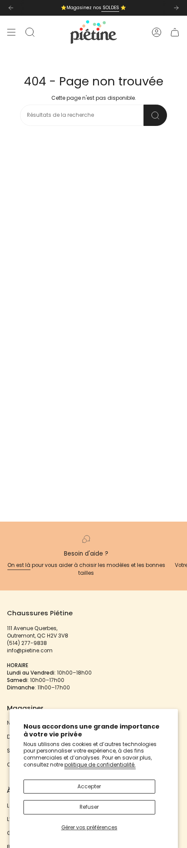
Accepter (89, 786)
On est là (18, 565)
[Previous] (11, 8)
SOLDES (110, 7)
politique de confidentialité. (100, 764)
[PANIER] (175, 32)
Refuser (89, 807)
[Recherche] (155, 115)
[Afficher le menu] (11, 32)
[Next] (176, 8)
